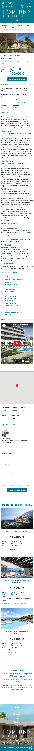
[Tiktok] (11, 3)
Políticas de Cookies (24, 749)
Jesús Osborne (6, 438)
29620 (13, 27)
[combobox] (6, 464)
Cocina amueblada (10, 291)
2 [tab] (15, 576)
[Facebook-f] (2, 3)
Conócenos (17, 711)
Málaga (27, 25)
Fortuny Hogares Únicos (24, 440)
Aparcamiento (9, 282)
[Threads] (14, 3)
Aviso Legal (8, 749)
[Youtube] (9, 3)
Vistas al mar (8, 315)
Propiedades (16, 714)
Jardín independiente (10, 296)
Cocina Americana (10, 289)
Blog (17, 726)
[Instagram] (7, 3)
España (4, 410)
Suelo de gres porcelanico (12, 305)
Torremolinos (4, 27)
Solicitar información (17, 79)
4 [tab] (18, 576)
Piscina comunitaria (10, 298)
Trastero (7, 310)
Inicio (17, 707)
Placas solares (9, 300)
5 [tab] (20, 576)
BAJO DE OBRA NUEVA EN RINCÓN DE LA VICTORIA (17, 633)
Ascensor (7, 287)
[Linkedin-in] (4, 3)
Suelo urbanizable (6, 603)
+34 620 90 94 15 (7, 442)
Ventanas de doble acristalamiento (14, 312)
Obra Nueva (4, 25)
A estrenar (16, 102)
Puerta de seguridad (10, 303)
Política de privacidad (15, 749)
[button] (17, 20)
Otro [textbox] (4, 464)
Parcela (15, 603)
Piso (12, 25)
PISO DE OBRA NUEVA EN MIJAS (17, 532)
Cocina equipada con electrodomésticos (16, 294)
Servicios (17, 718)
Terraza (7, 308)
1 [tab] (13, 576)
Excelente (22, 102)
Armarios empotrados (11, 284)
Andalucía (19, 25)
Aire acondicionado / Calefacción (14, 280)
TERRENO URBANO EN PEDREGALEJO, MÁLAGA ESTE (17, 582)
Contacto (17, 722)
